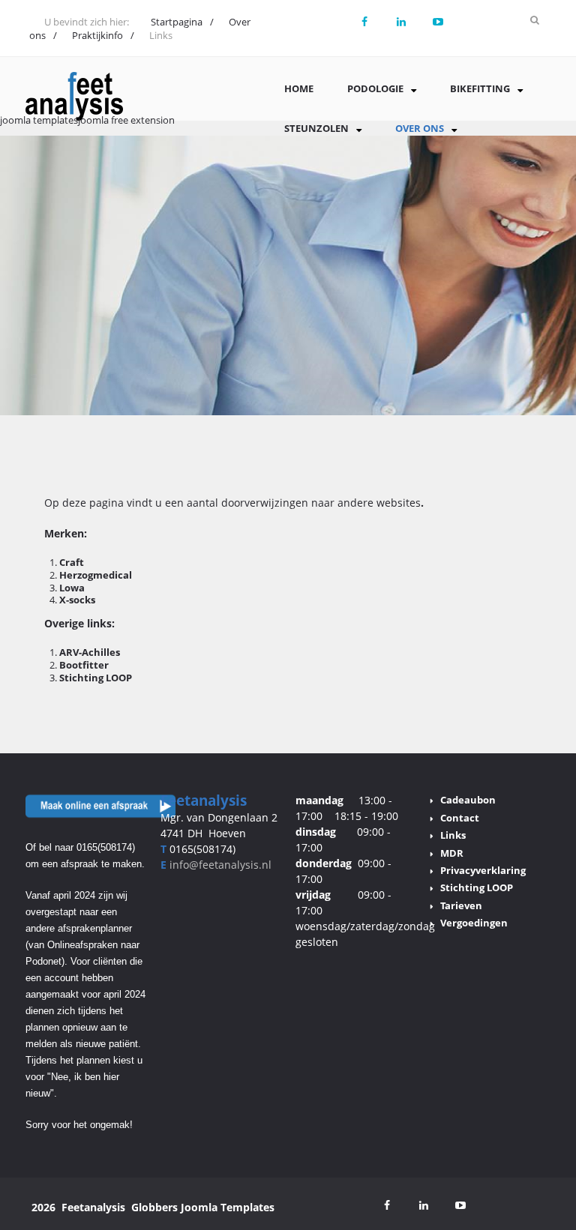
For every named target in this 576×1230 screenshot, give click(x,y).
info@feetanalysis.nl (221, 864)
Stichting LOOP (95, 677)
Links (453, 835)
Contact (459, 817)
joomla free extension (126, 120)
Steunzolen (316, 128)
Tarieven (461, 905)
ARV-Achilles (89, 652)
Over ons (419, 128)
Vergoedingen (474, 922)
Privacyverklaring (483, 870)
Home (299, 88)
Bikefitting (480, 88)
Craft (71, 562)
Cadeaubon (468, 800)
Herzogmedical (95, 575)
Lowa (72, 587)
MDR (452, 853)
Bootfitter (84, 665)
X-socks (77, 599)
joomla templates (39, 120)
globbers (154, 1207)
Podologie (375, 88)
